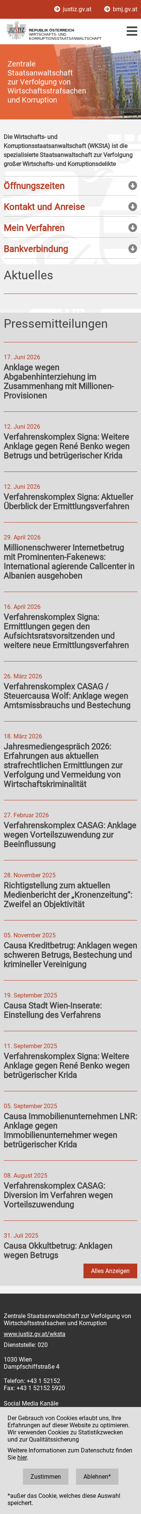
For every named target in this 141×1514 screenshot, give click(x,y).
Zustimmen (45, 1476)
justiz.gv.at (77, 9)
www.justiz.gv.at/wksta (34, 1334)
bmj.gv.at (124, 9)
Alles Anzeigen (110, 1270)
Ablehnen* (97, 1476)
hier (22, 1457)
